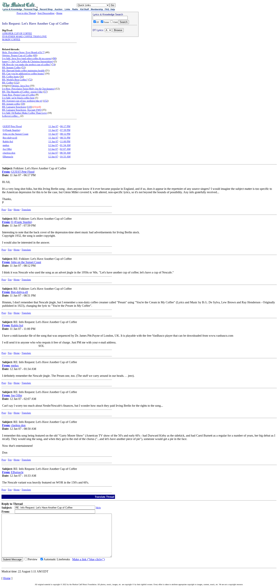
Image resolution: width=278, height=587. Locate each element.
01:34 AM (65, 145)
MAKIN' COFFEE (11, 39)
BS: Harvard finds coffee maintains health (23, 70)
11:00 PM (65, 141)
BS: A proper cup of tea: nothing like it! (22, 100)
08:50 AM (65, 152)
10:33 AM (65, 156)
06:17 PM (65, 126)
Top (10, 209)
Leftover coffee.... (11, 115)
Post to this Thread (26, 13)
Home (59, 13)
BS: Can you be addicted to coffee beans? (23, 73)
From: (6, 171)
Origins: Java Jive (20, 85)
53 (23, 67)
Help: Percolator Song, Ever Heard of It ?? (23, 52)
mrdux (6, 145)
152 (46, 100)
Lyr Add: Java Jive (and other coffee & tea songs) (27, 58)
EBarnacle (8, 156)
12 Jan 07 (53, 145)
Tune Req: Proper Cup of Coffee (18, 94)
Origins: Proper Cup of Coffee (17, 55)
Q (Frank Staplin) (11, 130)
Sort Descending (46, 13)
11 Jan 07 (53, 126)
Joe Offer (7, 149)
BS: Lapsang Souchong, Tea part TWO (21, 109)
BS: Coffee (7, 82)
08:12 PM (65, 133)
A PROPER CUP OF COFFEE (17, 33)
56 (21, 76)
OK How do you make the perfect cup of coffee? (26, 64)
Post (4, 209)
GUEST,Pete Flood (12, 126)
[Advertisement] (115, 63)
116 (29, 106)
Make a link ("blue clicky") (88, 559)
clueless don (9, 152)
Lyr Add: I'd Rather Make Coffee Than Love (24, 112)
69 (35, 55)
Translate (26, 209)
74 (53, 64)
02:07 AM (65, 149)
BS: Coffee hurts (10, 76)
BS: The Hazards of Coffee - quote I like (22, 91)
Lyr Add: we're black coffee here (18, 97)
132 (17, 82)
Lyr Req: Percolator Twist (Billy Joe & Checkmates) (28, 88)
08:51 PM (65, 137)
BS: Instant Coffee (11, 67)
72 (30, 79)
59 (23, 103)
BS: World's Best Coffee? (15, 79)
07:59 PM (65, 130)
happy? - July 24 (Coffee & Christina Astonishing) (27, 61)
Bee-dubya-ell (10, 137)
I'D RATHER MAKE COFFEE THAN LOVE (24, 36)
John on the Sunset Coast (15, 133)
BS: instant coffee (11, 103)
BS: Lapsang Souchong (14, 106)
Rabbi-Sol (8, 141)
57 (45, 91)
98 (54, 58)
